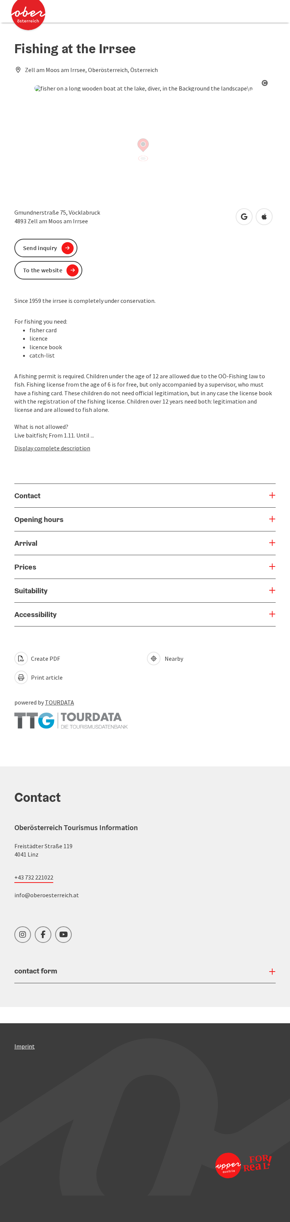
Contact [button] (27, 495)
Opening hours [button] (38, 519)
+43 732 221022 (33, 877)
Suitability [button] (31, 591)
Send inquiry (40, 248)
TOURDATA (59, 702)
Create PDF (45, 658)
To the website (42, 270)
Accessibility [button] (35, 614)
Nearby (172, 658)
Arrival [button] (25, 543)
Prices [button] (25, 567)
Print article (46, 677)
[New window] (71, 717)
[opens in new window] (243, 1165)
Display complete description (52, 448)
